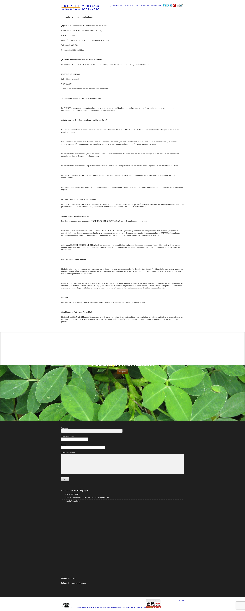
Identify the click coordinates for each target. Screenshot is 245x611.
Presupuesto (122, 371)
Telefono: (64, 445)
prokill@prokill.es (72, 501)
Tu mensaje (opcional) (68, 452)
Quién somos (116, 6)
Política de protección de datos (73, 583)
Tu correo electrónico (67, 436)
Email (178, 5)
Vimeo (174, 5)
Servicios (128, 6)
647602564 (101, 607)
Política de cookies (69, 578)
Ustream (181, 5)
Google (167, 5)
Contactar (155, 6)
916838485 (79, 607)
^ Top (181, 601)
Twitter (164, 5)
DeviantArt (171, 5)
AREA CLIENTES (141, 6)
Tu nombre (64, 428)
